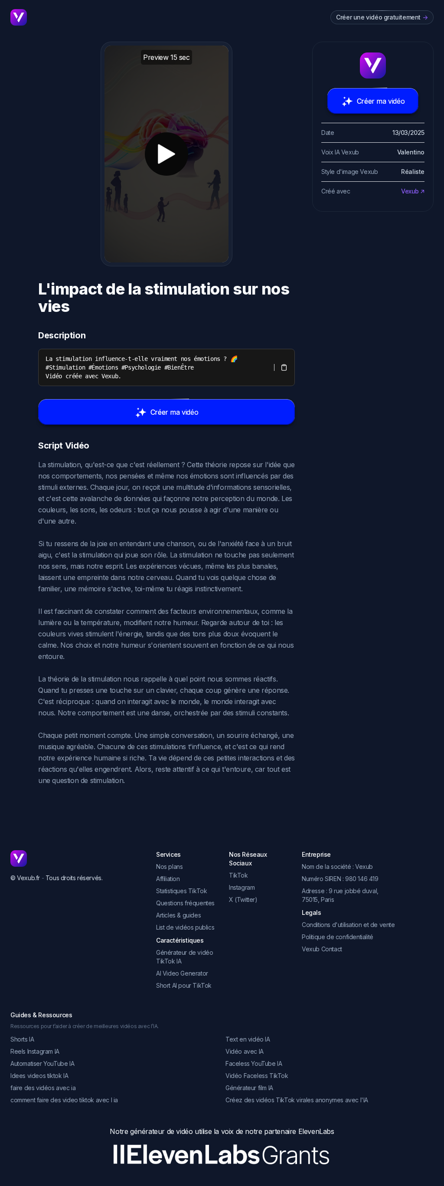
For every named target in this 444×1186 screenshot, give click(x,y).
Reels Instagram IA (34, 1051)
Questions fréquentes (185, 903)
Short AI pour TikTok (184, 985)
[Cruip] (18, 17)
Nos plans (169, 866)
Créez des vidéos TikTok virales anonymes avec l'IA (296, 1100)
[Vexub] (76, 858)
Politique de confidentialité (337, 936)
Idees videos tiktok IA (39, 1075)
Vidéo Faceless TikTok (256, 1075)
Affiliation (168, 878)
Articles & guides (178, 915)
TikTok (238, 875)
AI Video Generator (182, 973)
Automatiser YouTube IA (42, 1063)
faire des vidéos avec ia (42, 1087)
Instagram (242, 887)
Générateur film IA (249, 1087)
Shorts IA (22, 1039)
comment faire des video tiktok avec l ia (64, 1100)
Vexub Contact (322, 949)
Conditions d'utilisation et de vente (348, 924)
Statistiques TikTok (181, 890)
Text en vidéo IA (247, 1039)
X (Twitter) (243, 899)
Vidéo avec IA (244, 1051)
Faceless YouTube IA (253, 1063)
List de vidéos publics (185, 927)
